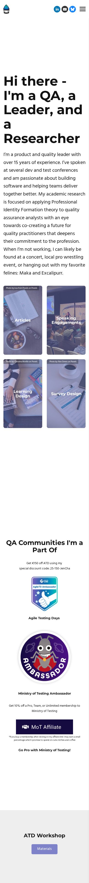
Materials (44, 849)
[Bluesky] (72, 9)
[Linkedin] (57, 9)
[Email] (64, 9)
